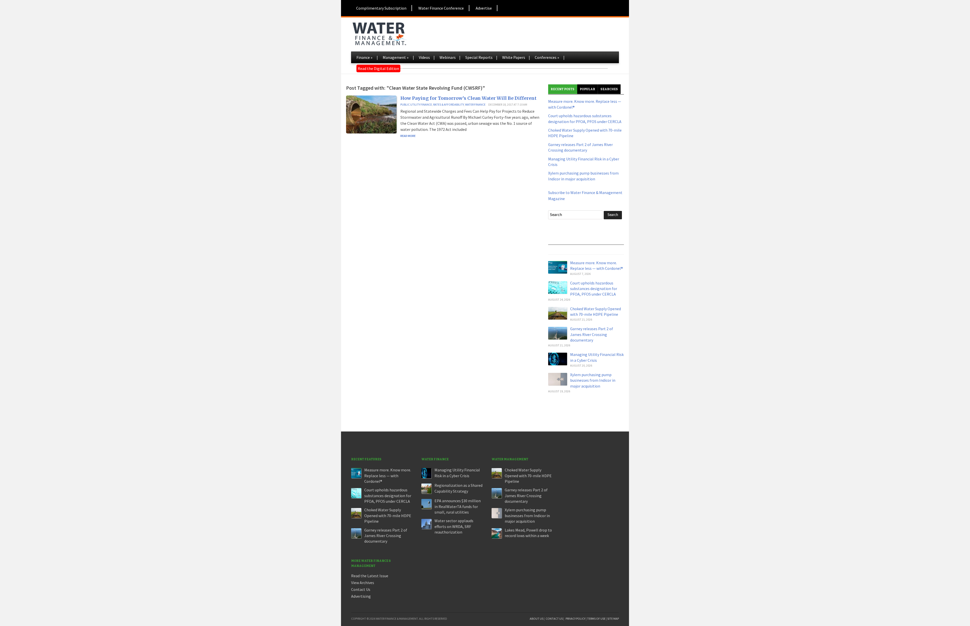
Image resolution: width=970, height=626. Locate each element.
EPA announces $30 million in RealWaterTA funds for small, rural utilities (457, 506)
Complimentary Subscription (381, 8)
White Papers (513, 57)
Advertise (484, 8)
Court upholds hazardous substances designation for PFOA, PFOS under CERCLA (593, 288)
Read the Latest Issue (369, 575)
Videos (424, 57)
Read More (408, 136)
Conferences (547, 57)
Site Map (613, 618)
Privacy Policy (575, 618)
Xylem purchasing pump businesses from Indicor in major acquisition (592, 380)
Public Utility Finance (416, 104)
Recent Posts (562, 89)
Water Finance (475, 104)
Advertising (361, 596)
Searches (609, 89)
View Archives (362, 582)
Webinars (448, 57)
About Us (536, 618)
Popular (587, 89)
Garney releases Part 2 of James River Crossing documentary (591, 334)
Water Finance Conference (441, 8)
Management (395, 57)
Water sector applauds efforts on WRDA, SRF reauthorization (453, 526)
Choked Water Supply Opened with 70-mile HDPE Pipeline (387, 515)
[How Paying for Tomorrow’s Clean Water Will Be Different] (371, 113)
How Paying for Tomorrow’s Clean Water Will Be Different (468, 98)
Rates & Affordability (448, 104)
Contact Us (360, 589)
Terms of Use (596, 618)
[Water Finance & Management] (379, 32)
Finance (364, 57)
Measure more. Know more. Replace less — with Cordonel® (387, 475)
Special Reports (479, 57)
